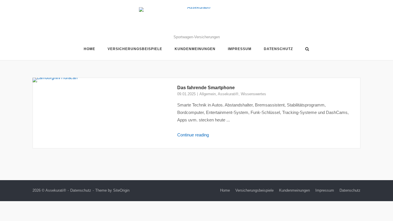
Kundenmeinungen (195, 49)
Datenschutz (278, 49)
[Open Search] (307, 49)
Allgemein (207, 94)
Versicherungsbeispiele (135, 49)
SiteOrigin (121, 190)
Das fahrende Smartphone (206, 87)
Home (89, 49)
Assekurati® (228, 94)
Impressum (239, 49)
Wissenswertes (253, 94)
